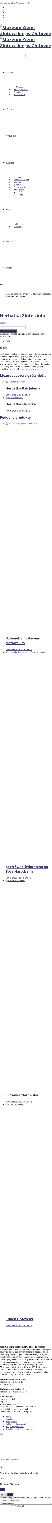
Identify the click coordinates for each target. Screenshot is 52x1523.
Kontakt (9, 241)
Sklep (8, 209)
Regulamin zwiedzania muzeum (20, 1429)
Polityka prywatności (15, 1426)
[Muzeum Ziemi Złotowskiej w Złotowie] (26, 33)
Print (10, 1495)
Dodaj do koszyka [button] (21, 394)
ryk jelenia (40, 334)
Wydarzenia (11, 136)
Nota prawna (11, 1421)
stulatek (3, 336)
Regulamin (10, 1419)
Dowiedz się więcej (22, 649)
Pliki (21, 195)
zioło (10, 336)
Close (3, 1495)
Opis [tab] (8, 341)
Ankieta (9, 1416)
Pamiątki (17, 226)
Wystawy (10, 109)
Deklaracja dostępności (16, 1424)
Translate (21, 1506)
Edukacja (10, 162)
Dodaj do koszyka (8, 331)
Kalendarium (19, 94)
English (9, 268)
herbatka (31, 334)
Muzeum (9, 72)
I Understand (14, 1500)
